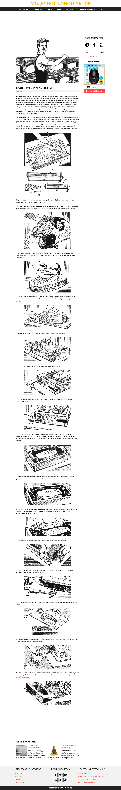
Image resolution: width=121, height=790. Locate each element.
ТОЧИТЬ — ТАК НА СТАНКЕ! (87, 779)
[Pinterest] (60, 775)
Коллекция (70, 9)
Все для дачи (74, 91)
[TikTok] (65, 780)
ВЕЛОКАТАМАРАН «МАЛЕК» (87, 782)
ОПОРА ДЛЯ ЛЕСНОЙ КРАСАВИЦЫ (69, 747)
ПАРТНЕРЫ (18, 776)
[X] (60, 780)
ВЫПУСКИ (18, 779)
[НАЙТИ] (101, 9)
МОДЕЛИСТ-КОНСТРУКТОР (60, 3)
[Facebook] (94, 45)
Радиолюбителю (54, 9)
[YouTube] (101, 45)
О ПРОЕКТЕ (18, 773)
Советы (38, 9)
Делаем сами (24, 9)
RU (91, 56)
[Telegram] (87, 45)
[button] (32, 9)
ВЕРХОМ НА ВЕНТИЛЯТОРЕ (34, 747)
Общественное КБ (87, 9)
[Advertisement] (60, 23)
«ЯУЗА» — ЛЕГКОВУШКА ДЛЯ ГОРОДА (90, 776)
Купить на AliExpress (94, 91)
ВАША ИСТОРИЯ (20, 782)
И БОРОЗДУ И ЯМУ (84, 773)
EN (94, 56)
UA (97, 56)
